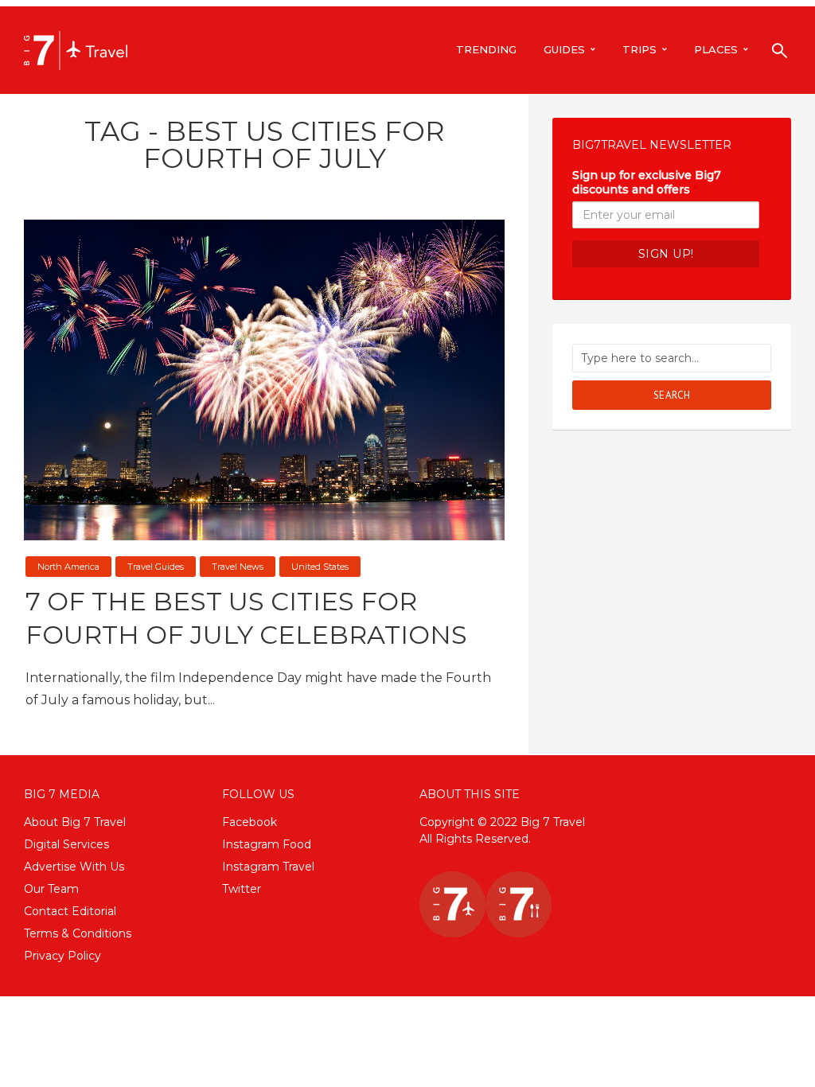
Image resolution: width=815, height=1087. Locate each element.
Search (672, 395)
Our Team (51, 889)
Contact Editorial (70, 911)
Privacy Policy (62, 956)
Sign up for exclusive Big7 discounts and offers (646, 182)
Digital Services (66, 844)
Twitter (241, 889)
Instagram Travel (268, 866)
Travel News (237, 566)
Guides (564, 49)
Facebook (249, 822)
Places (716, 49)
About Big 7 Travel (75, 822)
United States (320, 566)
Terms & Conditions (77, 933)
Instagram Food (266, 844)
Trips (639, 49)
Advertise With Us (74, 866)
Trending (486, 49)
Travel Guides (155, 566)
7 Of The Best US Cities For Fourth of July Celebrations (246, 618)
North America (68, 566)
